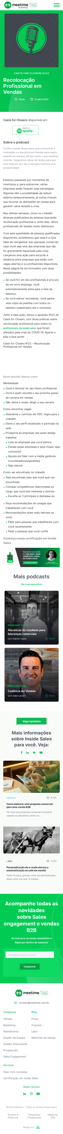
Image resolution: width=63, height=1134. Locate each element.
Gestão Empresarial (15, 1044)
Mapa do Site (53, 1116)
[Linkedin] (24, 1094)
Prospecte (12, 432)
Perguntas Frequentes (34, 1116)
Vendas (7, 1018)
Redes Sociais (31, 1086)
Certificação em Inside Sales (20, 1078)
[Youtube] (38, 1094)
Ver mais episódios (31, 584)
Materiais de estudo (44, 1037)
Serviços (8, 1065)
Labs (34, 1031)
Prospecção (10, 1050)
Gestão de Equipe (14, 1037)
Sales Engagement (14, 1056)
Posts (35, 1018)
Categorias (9, 1012)
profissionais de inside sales (19, 328)
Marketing (9, 1025)
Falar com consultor (15, 1072)
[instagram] (31, 1094)
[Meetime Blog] (20, 5)
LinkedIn (40, 472)
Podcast (37, 1025)
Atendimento (11, 1031)
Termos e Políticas (12, 1116)
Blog (34, 1012)
